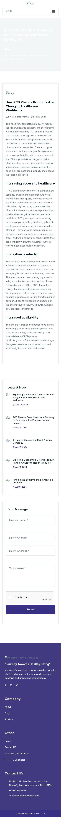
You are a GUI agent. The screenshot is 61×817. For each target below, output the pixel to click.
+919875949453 (17, 790)
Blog (7, 713)
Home (8, 49)
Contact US (10, 747)
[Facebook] (6, 685)
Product (9, 719)
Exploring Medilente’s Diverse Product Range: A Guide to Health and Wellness (33, 397)
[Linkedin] (16, 685)
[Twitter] (11, 685)
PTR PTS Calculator (15, 759)
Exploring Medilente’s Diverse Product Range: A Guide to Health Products (33, 461)
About (8, 706)
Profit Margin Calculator (17, 753)
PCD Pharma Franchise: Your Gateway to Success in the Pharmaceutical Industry (33, 420)
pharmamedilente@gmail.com (24, 795)
